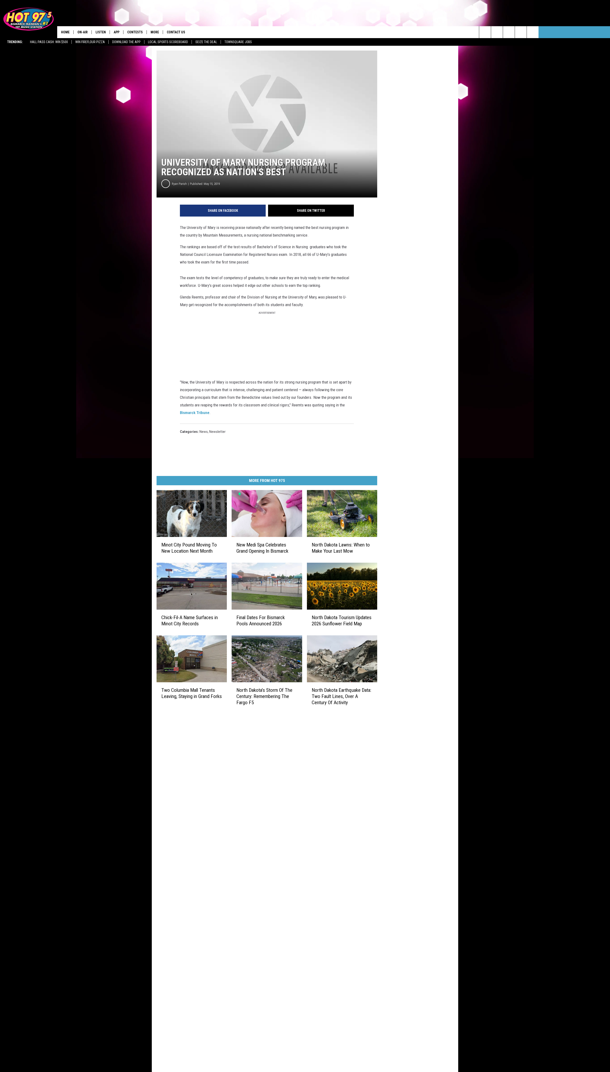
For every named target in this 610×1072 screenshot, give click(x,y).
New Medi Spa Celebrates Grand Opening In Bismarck (262, 548)
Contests (135, 32)
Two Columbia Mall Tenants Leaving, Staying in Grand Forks (191, 693)
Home (65, 32)
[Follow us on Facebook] (509, 32)
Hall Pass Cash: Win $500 (49, 42)
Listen (101, 32)
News (203, 432)
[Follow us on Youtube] (533, 32)
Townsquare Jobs (238, 42)
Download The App (126, 42)
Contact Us (176, 32)
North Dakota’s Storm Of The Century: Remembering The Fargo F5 (264, 696)
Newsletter (217, 432)
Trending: (15, 42)
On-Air (82, 32)
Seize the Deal (206, 42)
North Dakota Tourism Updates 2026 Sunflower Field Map (341, 621)
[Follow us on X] (521, 32)
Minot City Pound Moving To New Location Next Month (189, 548)
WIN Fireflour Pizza (90, 42)
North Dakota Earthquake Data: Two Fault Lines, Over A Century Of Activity (341, 696)
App (116, 32)
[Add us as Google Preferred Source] (497, 32)
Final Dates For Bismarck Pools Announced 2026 (260, 621)
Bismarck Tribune (194, 412)
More (155, 32)
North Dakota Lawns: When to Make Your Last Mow (341, 548)
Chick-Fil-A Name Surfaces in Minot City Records (189, 621)
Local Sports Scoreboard (168, 42)
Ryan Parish (179, 184)
